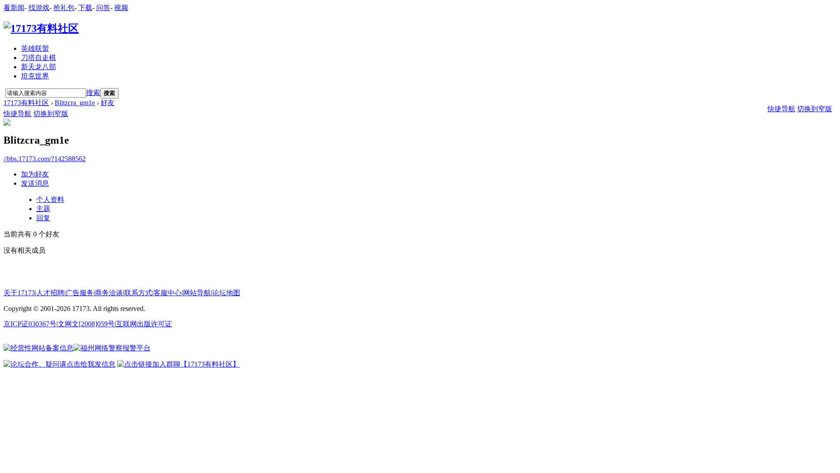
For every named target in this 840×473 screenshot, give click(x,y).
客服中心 (168, 293)
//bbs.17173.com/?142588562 (45, 158)
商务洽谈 (109, 293)
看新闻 (14, 7)
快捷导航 (18, 113)
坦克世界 (35, 76)
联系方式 (138, 293)
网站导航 (197, 293)
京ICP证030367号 (30, 324)
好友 (108, 102)
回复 (43, 218)
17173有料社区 (26, 102)
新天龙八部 (38, 67)
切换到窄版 (50, 113)
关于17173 (19, 293)
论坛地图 (226, 293)
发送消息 (35, 183)
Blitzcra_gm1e (75, 102)
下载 (85, 7)
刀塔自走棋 (38, 57)
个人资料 (50, 199)
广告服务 (80, 293)
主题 (43, 208)
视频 (121, 7)
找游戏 (38, 7)
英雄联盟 (35, 48)
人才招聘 (50, 293)
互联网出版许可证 (144, 324)
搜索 (93, 92)
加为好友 (35, 174)
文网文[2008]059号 (86, 324)
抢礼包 (63, 7)
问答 (103, 7)
